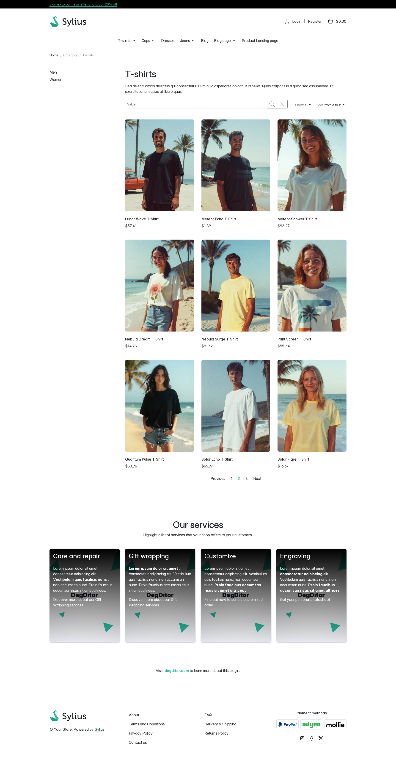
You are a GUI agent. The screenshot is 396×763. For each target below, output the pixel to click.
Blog (205, 40)
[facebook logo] (311, 738)
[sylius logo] (68, 21)
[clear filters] (282, 104)
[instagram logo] (302, 738)
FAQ (208, 715)
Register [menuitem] (315, 21)
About (134, 715)
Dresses (168, 40)
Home (54, 55)
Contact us (138, 742)
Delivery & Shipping (220, 724)
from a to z (329, 105)
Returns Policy (216, 733)
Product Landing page (260, 40)
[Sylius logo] (68, 715)
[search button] (272, 104)
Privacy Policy (141, 733)
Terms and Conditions (147, 724)
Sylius (99, 729)
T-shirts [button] (124, 40)
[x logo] (320, 738)
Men (53, 72)
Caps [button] (146, 40)
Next (257, 478)
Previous (218, 478)
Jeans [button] (185, 40)
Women (56, 79)
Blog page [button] (222, 40)
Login (296, 21)
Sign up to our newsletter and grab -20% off (83, 4)
